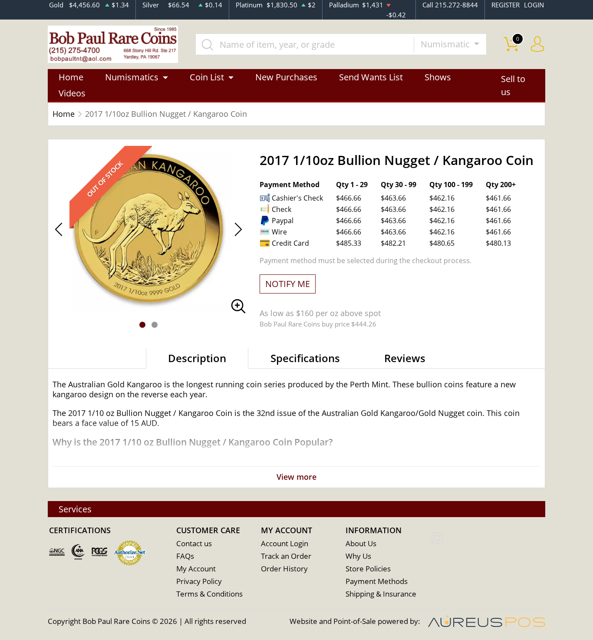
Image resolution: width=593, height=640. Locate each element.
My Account (196, 569)
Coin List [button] (207, 77)
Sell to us (513, 85)
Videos (72, 93)
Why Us (358, 556)
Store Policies (368, 569)
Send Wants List (371, 77)
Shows (438, 77)
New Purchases (286, 77)
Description (197, 358)
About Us (361, 543)
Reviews (404, 358)
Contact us (194, 543)
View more (296, 477)
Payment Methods (377, 581)
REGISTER (505, 4)
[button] (142, 325)
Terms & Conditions (209, 594)
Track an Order (286, 556)
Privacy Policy (199, 581)
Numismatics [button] (131, 77)
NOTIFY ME (287, 284)
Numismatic (446, 44)
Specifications (305, 358)
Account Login (284, 543)
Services (75, 509)
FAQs (185, 556)
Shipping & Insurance (381, 594)
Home (71, 77)
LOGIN (534, 4)
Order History (284, 569)
